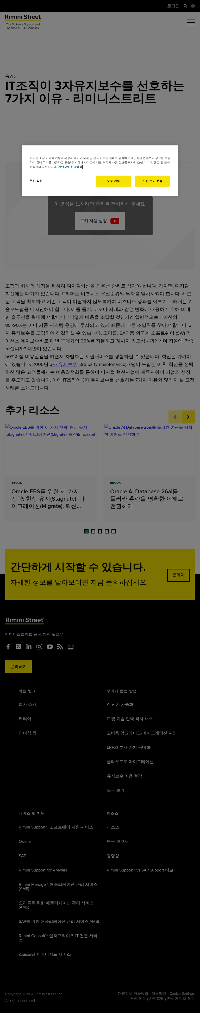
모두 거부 (113, 181)
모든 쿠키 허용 (153, 181)
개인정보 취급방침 (70, 167)
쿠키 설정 (36, 180)
